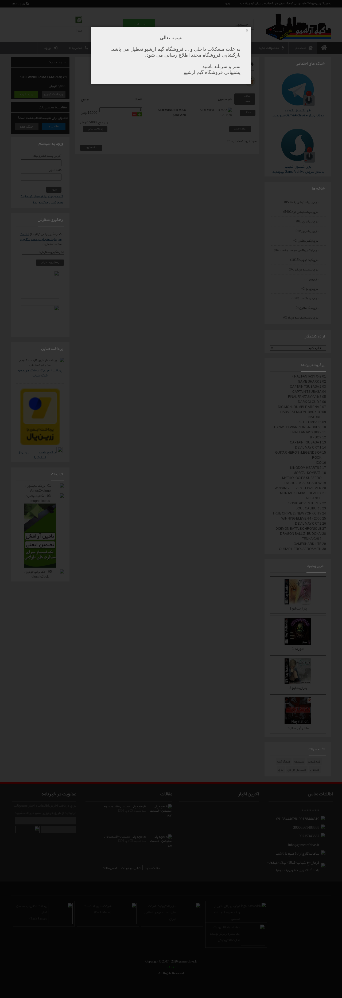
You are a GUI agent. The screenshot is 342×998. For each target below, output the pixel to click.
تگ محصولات (317, 749)
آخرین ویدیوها (315, 566)
